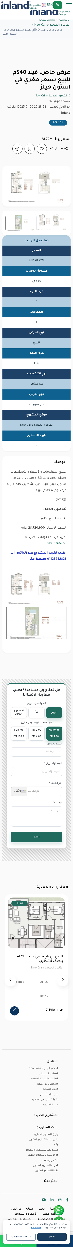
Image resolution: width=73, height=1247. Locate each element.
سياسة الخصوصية (51, 1219)
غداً (37, 712)
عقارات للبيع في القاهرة (45, 1099)
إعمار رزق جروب (49, 1160)
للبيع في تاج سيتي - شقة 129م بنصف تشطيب (40, 959)
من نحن (16, 1209)
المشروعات (47, 20)
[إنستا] (59, 1200)
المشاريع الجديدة (20, 1219)
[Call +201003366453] (62, 5)
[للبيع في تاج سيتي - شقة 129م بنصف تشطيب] (14, 1010)
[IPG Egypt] (21, 5)
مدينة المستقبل (49, 1094)
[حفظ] (30, 149)
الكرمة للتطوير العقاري (45, 1165)
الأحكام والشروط (26, 1214)
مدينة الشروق (50, 1105)
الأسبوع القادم (19, 713)
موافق (52, 1237)
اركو (56, 1144)
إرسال (36, 837)
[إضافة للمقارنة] (17, 149)
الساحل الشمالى (48, 1073)
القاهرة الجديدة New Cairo (52, 25)
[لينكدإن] (52, 1200)
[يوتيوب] (44, 1200)
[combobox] (19, 791)
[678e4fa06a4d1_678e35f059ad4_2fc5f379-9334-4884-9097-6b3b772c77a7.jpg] (52, 222)
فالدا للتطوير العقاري (46, 1170)
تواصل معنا (51, 1214)
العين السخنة (50, 1089)
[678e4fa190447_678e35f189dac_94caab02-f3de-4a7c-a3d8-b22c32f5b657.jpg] (20, 223)
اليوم (54, 712)
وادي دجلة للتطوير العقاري (43, 1139)
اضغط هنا (36, 1228)
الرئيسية (64, 20)
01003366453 (57, 543)
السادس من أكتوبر (47, 1084)
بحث (41, 1209)
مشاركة (57, 148)
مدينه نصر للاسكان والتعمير (42, 1150)
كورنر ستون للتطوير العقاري (42, 1155)
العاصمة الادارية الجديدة (44, 1079)
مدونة (29, 1209)
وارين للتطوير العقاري (46, 1134)
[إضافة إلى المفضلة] (42, 149)
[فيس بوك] (67, 1200)
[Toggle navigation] (68, 5)
